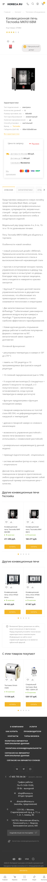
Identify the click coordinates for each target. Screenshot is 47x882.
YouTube (30, 769)
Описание (8, 190)
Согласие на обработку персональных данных (17, 754)
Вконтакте (17, 769)
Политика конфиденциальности (23, 748)
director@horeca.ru (25, 801)
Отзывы (41, 190)
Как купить (12, 731)
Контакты (13, 736)
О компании (17, 726)
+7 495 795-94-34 (17, 777)
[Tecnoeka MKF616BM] (23, 78)
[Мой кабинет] (37, 4)
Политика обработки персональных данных (17, 742)
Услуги (33, 726)
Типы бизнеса (31, 736)
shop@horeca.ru (25, 793)
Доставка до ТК (17, 158)
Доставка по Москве (19, 154)
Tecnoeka (16, 126)
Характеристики (25, 190)
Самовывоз (15, 163)
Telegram (23, 769)
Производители (32, 731)
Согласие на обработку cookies (23, 760)
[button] (18, 554)
